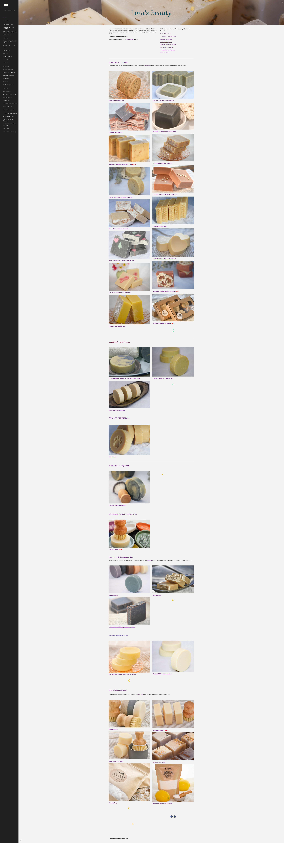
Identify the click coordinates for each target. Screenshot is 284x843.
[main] (151, 12)
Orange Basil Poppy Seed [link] (9, 72)
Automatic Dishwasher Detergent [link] (8, 27)
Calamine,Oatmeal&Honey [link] (10, 31)
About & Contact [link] (7, 21)
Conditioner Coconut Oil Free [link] (9, 46)
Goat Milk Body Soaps (165, 33)
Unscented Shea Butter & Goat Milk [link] (9, 124)
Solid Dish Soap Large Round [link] (10, 103)
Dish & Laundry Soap (165, 52)
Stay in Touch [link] (6, 128)
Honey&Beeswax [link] (7, 56)
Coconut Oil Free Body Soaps (169, 36)
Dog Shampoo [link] (6, 50)
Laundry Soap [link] (6, 59)
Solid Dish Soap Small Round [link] (10, 110)
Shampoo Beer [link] (7, 91)
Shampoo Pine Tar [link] (7, 97)
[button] (282, 2)
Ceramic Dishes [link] (7, 35)
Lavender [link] (5, 63)
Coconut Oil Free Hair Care (168, 50)
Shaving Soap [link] (6, 100)
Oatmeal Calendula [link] (8, 69)
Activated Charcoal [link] (8, 24)
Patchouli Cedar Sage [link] (8, 75)
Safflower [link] (5, 81)
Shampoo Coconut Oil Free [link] (10, 94)
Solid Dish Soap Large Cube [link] (10, 113)
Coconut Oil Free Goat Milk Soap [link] (10, 41)
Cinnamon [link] (5, 38)
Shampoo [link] (5, 88)
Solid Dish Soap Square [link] (9, 107)
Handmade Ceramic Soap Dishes (168, 44)
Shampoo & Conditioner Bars (167, 47)
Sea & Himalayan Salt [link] (8, 85)
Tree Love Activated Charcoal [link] (8, 120)
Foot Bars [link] (5, 53)
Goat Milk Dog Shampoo (166, 39)
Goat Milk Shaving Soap (166, 42)
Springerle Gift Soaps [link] (8, 116)
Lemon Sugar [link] (6, 66)
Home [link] (4, 17)
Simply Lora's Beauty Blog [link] (9, 131)
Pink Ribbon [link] (6, 78)
